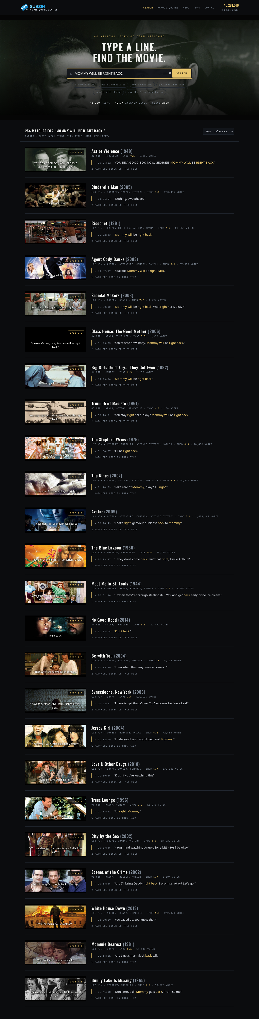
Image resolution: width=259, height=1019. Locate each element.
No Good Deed (110, 620)
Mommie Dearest (112, 944)
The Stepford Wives (115, 439)
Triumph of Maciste (115, 403)
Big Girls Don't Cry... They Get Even (129, 367)
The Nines (106, 475)
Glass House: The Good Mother (125, 331)
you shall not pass (172, 84)
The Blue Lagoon (113, 547)
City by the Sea (112, 836)
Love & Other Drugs (115, 764)
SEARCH (181, 73)
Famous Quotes (167, 7)
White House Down (114, 908)
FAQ (197, 7)
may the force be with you (145, 92)
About (187, 7)
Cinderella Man (111, 187)
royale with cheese (108, 92)
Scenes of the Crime (116, 872)
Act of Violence (112, 151)
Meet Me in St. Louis (116, 583)
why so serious (142, 84)
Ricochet (105, 223)
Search (148, 7)
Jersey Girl (107, 728)
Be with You (109, 655)
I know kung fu (84, 84)
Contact (210, 7)
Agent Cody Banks (114, 259)
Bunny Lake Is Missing (118, 980)
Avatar (104, 511)
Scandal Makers (112, 295)
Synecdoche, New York (118, 692)
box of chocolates (113, 84)
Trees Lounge (109, 800)
